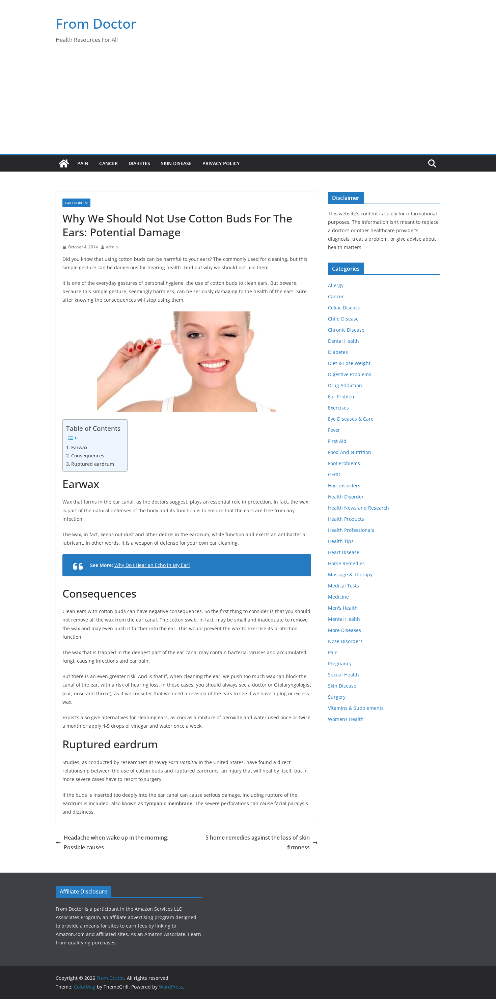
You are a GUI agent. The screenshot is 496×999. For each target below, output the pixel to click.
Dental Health (343, 341)
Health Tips (341, 541)
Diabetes (139, 163)
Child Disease (343, 318)
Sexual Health (343, 674)
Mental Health (344, 619)
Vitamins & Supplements (356, 708)
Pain (82, 163)
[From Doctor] (64, 163)
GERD (334, 474)
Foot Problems (344, 463)
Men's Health (343, 608)
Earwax (79, 447)
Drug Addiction (345, 385)
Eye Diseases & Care (351, 419)
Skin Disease (176, 163)
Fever (334, 430)
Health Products (346, 519)
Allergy (335, 285)
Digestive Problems (349, 374)
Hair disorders (344, 485)
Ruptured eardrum (92, 464)
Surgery (337, 697)
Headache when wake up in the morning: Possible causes (116, 842)
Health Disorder (346, 496)
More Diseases (344, 630)
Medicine (338, 597)
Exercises (338, 407)
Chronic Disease (346, 330)
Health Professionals (351, 530)
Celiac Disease (344, 307)
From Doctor (96, 23)
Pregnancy (340, 663)
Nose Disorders (345, 641)
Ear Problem (76, 203)
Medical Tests (343, 585)
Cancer (108, 163)
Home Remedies (346, 563)
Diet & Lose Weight (349, 363)
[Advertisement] (248, 103)
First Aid (337, 441)
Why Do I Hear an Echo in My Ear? (152, 565)
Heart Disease (343, 552)
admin (112, 247)
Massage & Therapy (350, 574)
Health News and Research (358, 508)
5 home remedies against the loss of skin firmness (257, 842)
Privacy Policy (221, 163)
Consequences (87, 455)
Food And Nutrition (349, 452)
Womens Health (346, 719)
